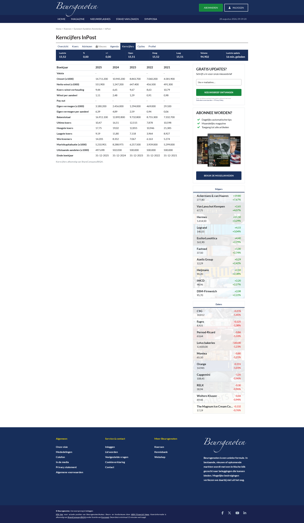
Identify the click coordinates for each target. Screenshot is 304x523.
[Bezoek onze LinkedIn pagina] (244, 513)
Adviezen (87, 46)
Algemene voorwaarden (69, 472)
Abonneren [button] (211, 7)
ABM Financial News (140, 514)
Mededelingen (64, 451)
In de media (62, 461)
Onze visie (62, 446)
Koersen (67, 29)
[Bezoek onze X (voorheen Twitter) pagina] (229, 513)
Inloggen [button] (238, 7)
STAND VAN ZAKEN (127, 18)
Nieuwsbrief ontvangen (218, 92)
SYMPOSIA (150, 18)
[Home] (226, 445)
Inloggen (110, 446)
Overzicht (63, 46)
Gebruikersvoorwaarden (204, 100)
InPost (108, 29)
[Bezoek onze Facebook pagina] (223, 513)
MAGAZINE (78, 18)
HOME (61, 18)
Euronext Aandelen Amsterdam (88, 29)
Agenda (114, 46)
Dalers (219, 304)
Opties (141, 46)
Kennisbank (161, 451)
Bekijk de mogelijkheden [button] (219, 175)
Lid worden (111, 451)
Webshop (159, 456)
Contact (109, 467)
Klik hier (59, 514)
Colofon (60, 456)
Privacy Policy (218, 100)
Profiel (152, 46)
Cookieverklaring (115, 461)
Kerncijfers (128, 46)
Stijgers (218, 189)
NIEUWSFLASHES (100, 18)
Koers (75, 46)
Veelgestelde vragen (116, 456)
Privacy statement (66, 467)
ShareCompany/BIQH (77, 517)
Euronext (105, 517)
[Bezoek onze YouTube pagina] (237, 513)
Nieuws (102, 46)
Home (58, 29)
